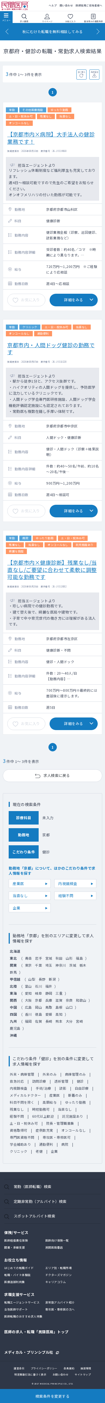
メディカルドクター (25, 1095)
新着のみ (75, 1095)
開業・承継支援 (14, 1247)
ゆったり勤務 (75, 1102)
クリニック (18, 1151)
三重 (58, 993)
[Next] (98, 31)
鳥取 (48, 1007)
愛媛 (48, 1014)
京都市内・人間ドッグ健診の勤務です (51, 348)
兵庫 (48, 1000)
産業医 (18, 883)
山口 (69, 1007)
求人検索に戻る (56, 775)
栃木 (83, 965)
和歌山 (81, 1000)
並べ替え (81, 72)
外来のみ (50, 1074)
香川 (28, 1014)
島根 (58, 1007)
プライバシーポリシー (44, 1368)
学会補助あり (20, 1144)
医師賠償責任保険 (16, 1240)
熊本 (58, 1021)
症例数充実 (44, 1130)
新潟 (52, 979)
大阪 (28, 1000)
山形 (69, 958)
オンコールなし (73, 1130)
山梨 (31, 979)
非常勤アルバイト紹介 (60, 1302)
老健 (39, 1151)
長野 (42, 979)
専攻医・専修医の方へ (60, 1309)
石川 (38, 986)
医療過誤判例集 (14, 1282)
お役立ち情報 (15, 1260)
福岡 (28, 1021)
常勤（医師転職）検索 (33, 1186)
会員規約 (69, 1368)
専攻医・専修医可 (57, 1137)
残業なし (17, 1109)
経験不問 (65, 895)
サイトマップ (83, 1374)
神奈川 (60, 965)
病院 (64, 1144)
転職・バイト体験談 (17, 1275)
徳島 (38, 1014)
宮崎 (79, 1021)
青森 (28, 958)
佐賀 (38, 1021)
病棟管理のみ (75, 1074)
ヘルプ (53, 5)
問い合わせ (66, 5)
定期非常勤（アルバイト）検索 (40, 1201)
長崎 (48, 1021)
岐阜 (38, 993)
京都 (38, 1000)
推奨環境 (86, 1368)
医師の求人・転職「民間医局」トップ (36, 1331)
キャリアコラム (55, 1282)
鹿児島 (15, 1028)
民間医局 (15, 6)
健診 (80, 1081)
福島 (79, 958)
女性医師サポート (16, 1309)
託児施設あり (72, 1116)
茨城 (72, 965)
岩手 (38, 958)
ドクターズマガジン (58, 1275)
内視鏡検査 (67, 883)
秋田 (58, 958)
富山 (28, 986)
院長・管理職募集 (60, 1123)
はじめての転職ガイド (19, 1268)
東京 (28, 965)
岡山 (38, 1007)
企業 (16, 908)
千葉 (38, 965)
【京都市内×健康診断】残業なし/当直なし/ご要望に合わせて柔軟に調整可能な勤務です (52, 569)
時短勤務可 (41, 1109)
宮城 (48, 958)
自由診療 (82, 1088)
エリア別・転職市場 (58, 1268)
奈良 (69, 1000)
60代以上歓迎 (43, 1116)
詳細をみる (73, 299)
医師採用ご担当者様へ (89, 5)
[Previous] (7, 31)
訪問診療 (39, 1081)
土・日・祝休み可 (24, 1123)
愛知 (28, 993)
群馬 (13, 972)
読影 (62, 1088)
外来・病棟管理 (22, 1074)
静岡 (48, 993)
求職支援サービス (19, 1294)
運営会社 (19, 1368)
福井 (48, 986)
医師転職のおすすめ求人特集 (23, 1316)
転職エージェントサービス (21, 1302)
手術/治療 (43, 1088)
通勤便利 (46, 1144)
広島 (28, 1007)
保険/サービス (16, 1232)
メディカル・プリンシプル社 (28, 1351)
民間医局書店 (54, 1247)
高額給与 (50, 1102)
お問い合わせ (61, 1374)
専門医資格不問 (22, 1137)
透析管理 (61, 1081)
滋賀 (58, 1000)
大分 (69, 1021)
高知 (58, 1014)
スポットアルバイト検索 (34, 1216)
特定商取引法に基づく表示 (30, 1374)
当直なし (20, 895)
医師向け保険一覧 (57, 1240)
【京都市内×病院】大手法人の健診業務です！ (51, 137)
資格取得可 (18, 1130)
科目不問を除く (22, 1102)
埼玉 (48, 965)
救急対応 (17, 1081)
